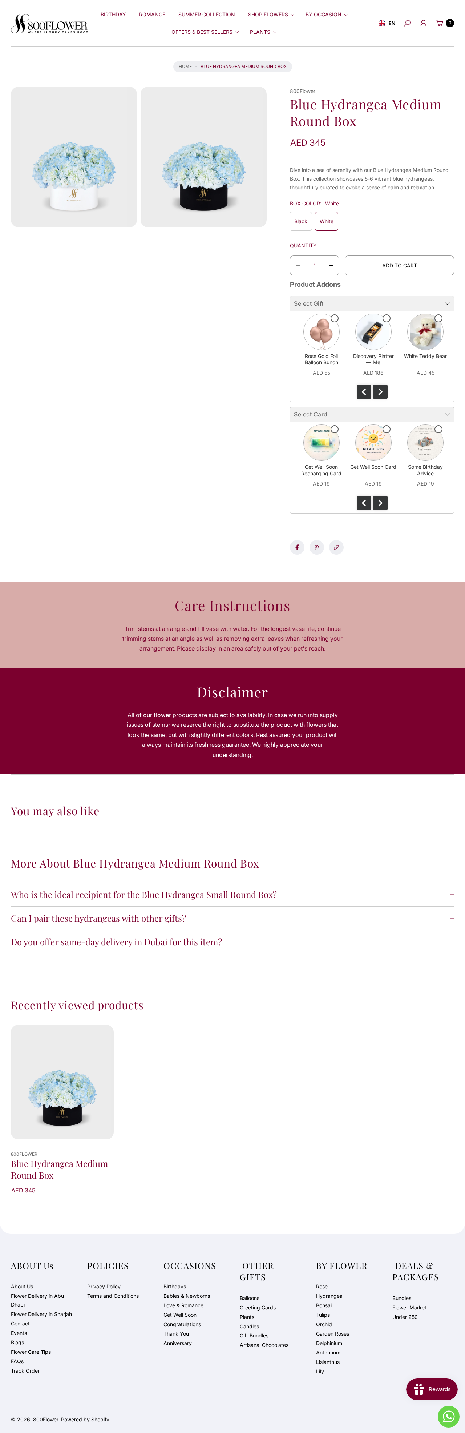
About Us (22, 1286)
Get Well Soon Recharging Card (321, 470)
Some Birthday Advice (425, 470)
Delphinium (329, 1343)
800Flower (45, 1419)
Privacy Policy (104, 1286)
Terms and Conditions (113, 1296)
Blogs (17, 1342)
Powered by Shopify (85, 1419)
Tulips (323, 1315)
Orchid (324, 1324)
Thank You (176, 1334)
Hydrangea (329, 1296)
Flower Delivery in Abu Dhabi (37, 1300)
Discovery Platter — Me (373, 359)
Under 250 (405, 1317)
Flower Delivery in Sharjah (41, 1314)
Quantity (303, 245)
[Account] (423, 23)
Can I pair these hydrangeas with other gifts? (98, 918)
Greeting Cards (258, 1307)
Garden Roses (332, 1334)
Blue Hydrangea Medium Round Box (59, 1169)
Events (19, 1333)
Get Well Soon (180, 1315)
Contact (20, 1323)
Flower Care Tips (31, 1352)
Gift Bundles (254, 1335)
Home (185, 66)
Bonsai (324, 1305)
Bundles (401, 1298)
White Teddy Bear (425, 356)
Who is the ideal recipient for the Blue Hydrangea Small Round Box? (144, 894)
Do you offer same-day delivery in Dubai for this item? (116, 941)
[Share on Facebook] (297, 547)
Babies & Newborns (186, 1296)
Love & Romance (183, 1305)
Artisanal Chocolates (264, 1345)
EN (390, 23)
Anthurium (328, 1352)
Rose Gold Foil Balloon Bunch (321, 359)
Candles (249, 1326)
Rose (322, 1286)
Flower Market (409, 1307)
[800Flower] (49, 23)
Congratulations (182, 1324)
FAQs (17, 1361)
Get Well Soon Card (373, 467)
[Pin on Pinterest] (317, 547)
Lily (320, 1371)
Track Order (25, 1371)
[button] (270, 14)
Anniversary (177, 1343)
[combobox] (386, 23)
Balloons (249, 1298)
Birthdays (174, 1286)
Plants (247, 1317)
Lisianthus (328, 1362)
